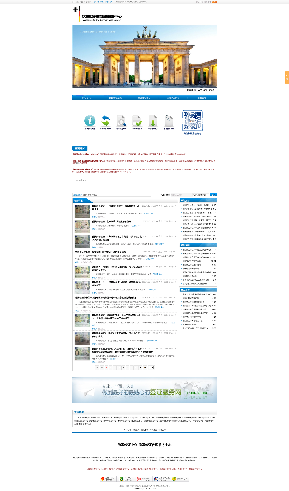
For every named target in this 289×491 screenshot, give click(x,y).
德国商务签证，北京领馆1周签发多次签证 (111, 221)
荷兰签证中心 (198, 421)
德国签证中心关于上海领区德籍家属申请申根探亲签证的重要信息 (105, 297)
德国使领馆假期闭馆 (191, 298)
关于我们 (127, 430)
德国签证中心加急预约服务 (193, 302)
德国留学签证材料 (190, 276)
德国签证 (101, 217)
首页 (84, 195)
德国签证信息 (115, 97)
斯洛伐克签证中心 (151, 421)
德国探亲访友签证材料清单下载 (195, 313)
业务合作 (162, 430)
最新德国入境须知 (190, 324)
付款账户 (136, 430)
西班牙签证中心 (109, 421)
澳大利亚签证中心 (155, 417)
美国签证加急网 (126, 417)
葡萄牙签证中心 (123, 421)
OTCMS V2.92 (150, 489)
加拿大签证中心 (140, 417)
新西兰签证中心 (170, 417)
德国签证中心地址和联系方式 (194, 309)
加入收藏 (199, 2)
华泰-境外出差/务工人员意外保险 (196, 280)
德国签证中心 (144, 97)
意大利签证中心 (95, 421)
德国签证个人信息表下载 (192, 321)
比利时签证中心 (83, 424)
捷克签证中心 (136, 421)
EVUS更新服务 (94, 417)
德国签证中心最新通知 (192, 265)
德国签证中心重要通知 (192, 261)
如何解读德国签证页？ (192, 269)
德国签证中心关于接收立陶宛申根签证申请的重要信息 (100, 252)
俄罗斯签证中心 (184, 417)
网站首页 (86, 97)
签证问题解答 (173, 97)
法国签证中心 (82, 421)
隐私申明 (144, 430)
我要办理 (202, 97)
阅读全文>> (148, 213)
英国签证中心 (197, 417)
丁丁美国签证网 (80, 417)
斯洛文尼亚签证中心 (183, 421)
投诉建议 (153, 430)
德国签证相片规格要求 (192, 317)
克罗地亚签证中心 (166, 421)
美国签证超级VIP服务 (110, 417)
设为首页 (207, 2)
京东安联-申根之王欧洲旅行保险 (195, 328)
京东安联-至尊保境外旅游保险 (195, 284)
